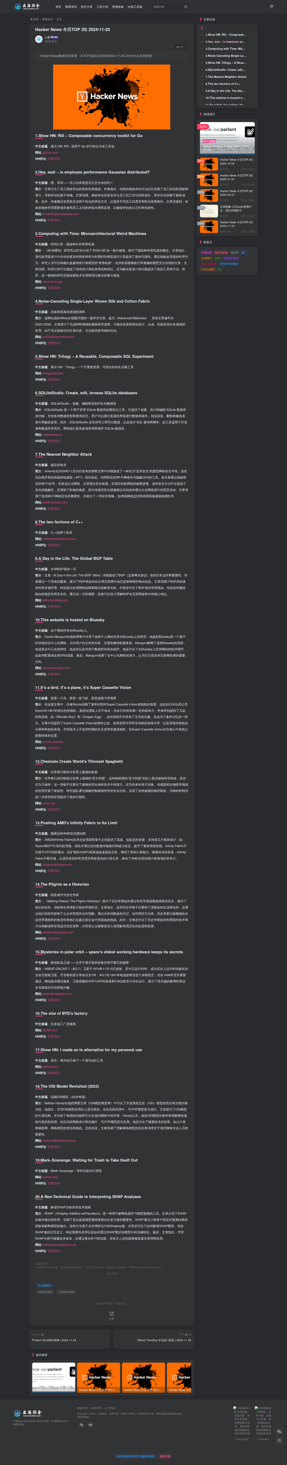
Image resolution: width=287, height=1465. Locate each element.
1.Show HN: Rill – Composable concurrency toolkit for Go (227, 34)
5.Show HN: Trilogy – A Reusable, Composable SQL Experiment (227, 63)
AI (219, 269)
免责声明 (96, 1408)
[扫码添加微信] (279, 1431)
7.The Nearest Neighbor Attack (226, 77)
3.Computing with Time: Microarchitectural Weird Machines (227, 49)
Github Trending (229, 263)
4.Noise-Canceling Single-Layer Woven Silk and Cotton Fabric (227, 56)
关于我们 (111, 1408)
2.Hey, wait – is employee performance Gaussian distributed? (227, 41)
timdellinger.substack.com (61, 214)
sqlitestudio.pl (52, 434)
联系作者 (165, 1456)
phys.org (49, 803)
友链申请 (82, 1408)
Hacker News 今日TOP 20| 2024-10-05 (236, 161)
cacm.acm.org (52, 281)
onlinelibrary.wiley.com (58, 336)
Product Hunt (231, 258)
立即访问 (54, 158)
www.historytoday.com (58, 932)
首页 (58, 6)
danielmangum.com (56, 668)
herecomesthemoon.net (59, 538)
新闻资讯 (71, 6)
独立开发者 (221, 252)
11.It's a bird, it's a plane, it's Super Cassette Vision (227, 105)
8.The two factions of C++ (223, 84)
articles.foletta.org (55, 600)
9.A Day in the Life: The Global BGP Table (227, 91)
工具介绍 (102, 6)
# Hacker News (66, 1291)
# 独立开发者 (45, 1291)
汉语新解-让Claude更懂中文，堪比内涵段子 (236, 208)
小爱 (47, 37)
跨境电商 (206, 252)
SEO (217, 258)
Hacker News (209, 263)
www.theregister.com (57, 993)
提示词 (234, 252)
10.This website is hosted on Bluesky (227, 98)
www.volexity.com (55, 502)
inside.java (50, 1177)
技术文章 (87, 6)
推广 (244, 252)
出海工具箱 (135, 6)
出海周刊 (206, 258)
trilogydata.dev (53, 373)
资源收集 (118, 6)
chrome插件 (208, 269)
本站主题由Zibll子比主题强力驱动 (136, 1456)
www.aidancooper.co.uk (59, 1244)
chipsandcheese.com (57, 864)
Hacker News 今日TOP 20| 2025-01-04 (236, 177)
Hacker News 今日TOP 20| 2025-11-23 (236, 224)
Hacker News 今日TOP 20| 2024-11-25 (72, 29)
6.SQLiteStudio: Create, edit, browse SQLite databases (227, 70)
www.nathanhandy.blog (59, 1140)
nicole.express (53, 741)
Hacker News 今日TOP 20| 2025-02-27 (236, 193)
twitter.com (50, 1030)
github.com (50, 152)
